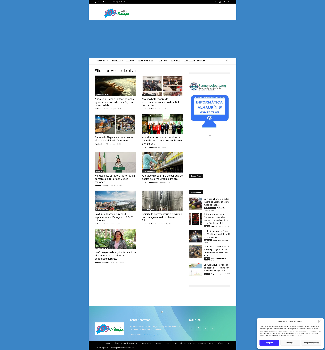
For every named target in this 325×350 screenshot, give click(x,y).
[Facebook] (216, 2)
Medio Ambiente (210, 208)
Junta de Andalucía (102, 109)
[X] (228, 2)
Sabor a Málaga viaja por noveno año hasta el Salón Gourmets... (114, 139)
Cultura (163, 61)
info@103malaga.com (151, 334)
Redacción (221, 208)
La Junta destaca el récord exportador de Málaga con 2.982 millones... (114, 217)
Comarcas (101, 61)
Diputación (99, 133)
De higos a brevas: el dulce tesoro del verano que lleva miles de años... (216, 202)
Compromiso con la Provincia (203, 343)
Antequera (208, 240)
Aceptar (269, 342)
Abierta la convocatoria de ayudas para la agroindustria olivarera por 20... (162, 217)
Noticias (116, 61)
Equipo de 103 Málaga (129, 343)
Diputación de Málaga (103, 144)
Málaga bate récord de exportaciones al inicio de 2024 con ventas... (160, 102)
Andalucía (98, 171)
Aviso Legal (178, 343)
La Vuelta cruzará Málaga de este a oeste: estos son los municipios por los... (216, 268)
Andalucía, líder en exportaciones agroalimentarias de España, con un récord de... (114, 102)
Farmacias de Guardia (194, 61)
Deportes (175, 61)
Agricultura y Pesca (101, 95)
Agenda (130, 61)
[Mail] (224, 2)
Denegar (290, 342)
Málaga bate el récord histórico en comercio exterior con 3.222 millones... (115, 179)
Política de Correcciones (162, 343)
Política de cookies (223, 343)
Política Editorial (145, 343)
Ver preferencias (311, 342)
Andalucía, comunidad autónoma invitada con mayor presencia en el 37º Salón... (162, 140)
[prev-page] (190, 182)
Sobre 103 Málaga (112, 343)
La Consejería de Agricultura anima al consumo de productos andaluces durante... (115, 255)
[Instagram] (220, 2)
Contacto (187, 343)
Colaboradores (145, 61)
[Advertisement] (162, 38)
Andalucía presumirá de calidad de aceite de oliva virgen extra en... (162, 177)
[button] (320, 321)
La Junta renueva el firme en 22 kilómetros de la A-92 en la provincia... (217, 234)
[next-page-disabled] (194, 182)
